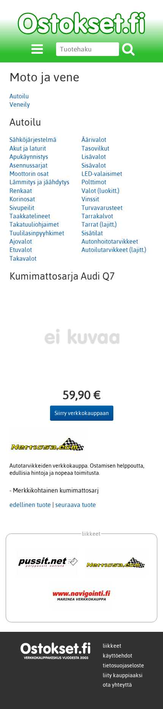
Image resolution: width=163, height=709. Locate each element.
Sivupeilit (21, 207)
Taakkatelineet (29, 216)
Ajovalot (20, 241)
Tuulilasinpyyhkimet (36, 233)
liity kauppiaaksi (123, 675)
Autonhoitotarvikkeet (110, 241)
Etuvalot (20, 249)
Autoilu (19, 96)
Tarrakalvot (97, 216)
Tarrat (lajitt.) (99, 224)
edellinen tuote (30, 504)
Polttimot (94, 182)
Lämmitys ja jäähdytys (39, 182)
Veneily (19, 104)
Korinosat (22, 199)
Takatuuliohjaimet (34, 224)
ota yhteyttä (117, 685)
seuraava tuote (75, 504)
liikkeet (112, 646)
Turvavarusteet (102, 207)
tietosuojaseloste (123, 665)
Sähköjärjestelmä (32, 139)
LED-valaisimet (102, 173)
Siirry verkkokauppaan (82, 413)
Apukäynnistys (28, 156)
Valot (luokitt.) (100, 190)
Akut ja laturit (27, 148)
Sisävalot (94, 165)
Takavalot (22, 258)
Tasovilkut (95, 148)
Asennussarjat (28, 165)
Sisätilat (92, 233)
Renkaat (20, 190)
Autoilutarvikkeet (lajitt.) (114, 249)
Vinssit (90, 199)
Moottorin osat (29, 173)
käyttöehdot (117, 656)
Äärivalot (94, 139)
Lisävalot (94, 156)
